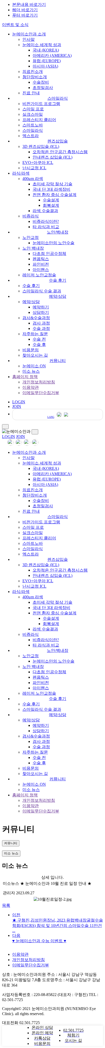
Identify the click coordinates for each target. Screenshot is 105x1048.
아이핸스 (41, 269)
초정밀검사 (43, 87)
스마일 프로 (33, 109)
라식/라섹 (21, 173)
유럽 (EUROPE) (47, 61)
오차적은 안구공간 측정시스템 (60, 152)
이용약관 (30, 387)
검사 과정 (41, 323)
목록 (6, 905)
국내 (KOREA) (46, 50)
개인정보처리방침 (38, 382)
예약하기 (41, 307)
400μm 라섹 (32, 178)
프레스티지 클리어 (39, 120)
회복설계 (51, 205)
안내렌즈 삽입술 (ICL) (52, 157)
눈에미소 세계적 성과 (41, 45)
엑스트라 (30, 136)
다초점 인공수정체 (49, 253)
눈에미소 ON (34, 366)
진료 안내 (31, 93)
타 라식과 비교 (46, 227)
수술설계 (51, 200)
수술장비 (41, 82)
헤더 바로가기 (25, 10)
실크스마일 (32, 114)
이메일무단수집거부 (40, 393)
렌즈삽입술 (57, 141)
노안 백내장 (33, 248)
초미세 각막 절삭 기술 (52, 184)
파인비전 (41, 264)
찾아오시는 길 (35, 355)
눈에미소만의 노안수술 (53, 243)
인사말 (28, 39)
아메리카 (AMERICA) (52, 55)
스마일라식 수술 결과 (41, 291)
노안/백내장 (57, 232)
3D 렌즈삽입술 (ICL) (40, 146)
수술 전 (39, 339)
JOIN (20, 436)
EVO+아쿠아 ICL (37, 162)
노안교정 (30, 237)
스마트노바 (32, 125)
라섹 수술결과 (45, 211)
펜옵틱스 (41, 259)
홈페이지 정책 (25, 376)
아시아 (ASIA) (45, 66)
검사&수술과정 (36, 318)
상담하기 (41, 312)
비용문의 (30, 350)
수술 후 (39, 344)
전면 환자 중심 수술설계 (54, 194)
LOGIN (8, 436)
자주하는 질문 (35, 334)
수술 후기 (57, 280)
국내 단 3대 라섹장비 (51, 189)
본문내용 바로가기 (29, 4)
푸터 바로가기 (25, 15)
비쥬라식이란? (46, 221)
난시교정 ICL (34, 168)
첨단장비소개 (34, 77)
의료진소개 (32, 71)
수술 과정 (41, 328)
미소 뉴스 (31, 371)
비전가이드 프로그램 (41, 103)
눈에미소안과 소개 (29, 34)
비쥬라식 (30, 216)
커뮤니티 (57, 360)
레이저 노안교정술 (39, 275)
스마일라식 (57, 98)
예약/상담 (57, 296)
